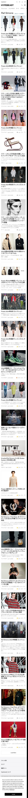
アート (17, 8)
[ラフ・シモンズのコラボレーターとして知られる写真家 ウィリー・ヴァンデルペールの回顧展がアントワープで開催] (13, 207)
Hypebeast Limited (8, 776)
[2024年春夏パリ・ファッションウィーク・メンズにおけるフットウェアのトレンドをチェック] (13, 358)
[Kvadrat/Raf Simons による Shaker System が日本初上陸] (13, 448)
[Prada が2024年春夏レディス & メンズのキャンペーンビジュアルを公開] (13, 271)
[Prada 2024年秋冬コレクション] (13, 301)
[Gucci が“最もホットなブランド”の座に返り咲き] (13, 730)
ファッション (4, 8)
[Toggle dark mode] (22, 5)
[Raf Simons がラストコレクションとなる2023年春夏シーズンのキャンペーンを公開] (13, 571)
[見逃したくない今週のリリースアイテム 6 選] (13, 417)
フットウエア (12, 8)
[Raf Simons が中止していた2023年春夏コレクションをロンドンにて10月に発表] (13, 665)
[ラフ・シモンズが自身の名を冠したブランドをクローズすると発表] (13, 600)
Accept (13, 794)
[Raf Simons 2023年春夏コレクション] (13, 630)
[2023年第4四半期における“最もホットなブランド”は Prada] (13, 241)
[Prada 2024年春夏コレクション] (13, 390)
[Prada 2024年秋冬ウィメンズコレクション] (13, 174)
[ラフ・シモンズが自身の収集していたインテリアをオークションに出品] (13, 144)
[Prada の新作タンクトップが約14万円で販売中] (13, 479)
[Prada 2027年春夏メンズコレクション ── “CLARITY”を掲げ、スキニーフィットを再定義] (13, 23)
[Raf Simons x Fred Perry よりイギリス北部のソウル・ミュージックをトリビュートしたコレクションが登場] (13, 697)
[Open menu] (25, 5)
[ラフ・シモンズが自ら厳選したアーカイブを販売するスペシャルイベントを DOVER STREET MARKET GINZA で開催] (13, 83)
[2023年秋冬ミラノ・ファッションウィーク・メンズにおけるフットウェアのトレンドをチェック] (13, 539)
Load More (13, 752)
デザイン (23, 8)
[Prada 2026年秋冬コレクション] (13, 56)
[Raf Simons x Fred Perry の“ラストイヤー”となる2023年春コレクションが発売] (13, 507)
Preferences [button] (11, 789)
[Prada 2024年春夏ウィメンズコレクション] (13, 329)
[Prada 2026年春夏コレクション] (13, 118)
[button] (25, 44)
